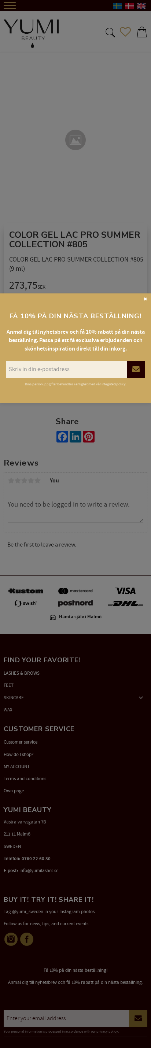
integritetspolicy (114, 384)
